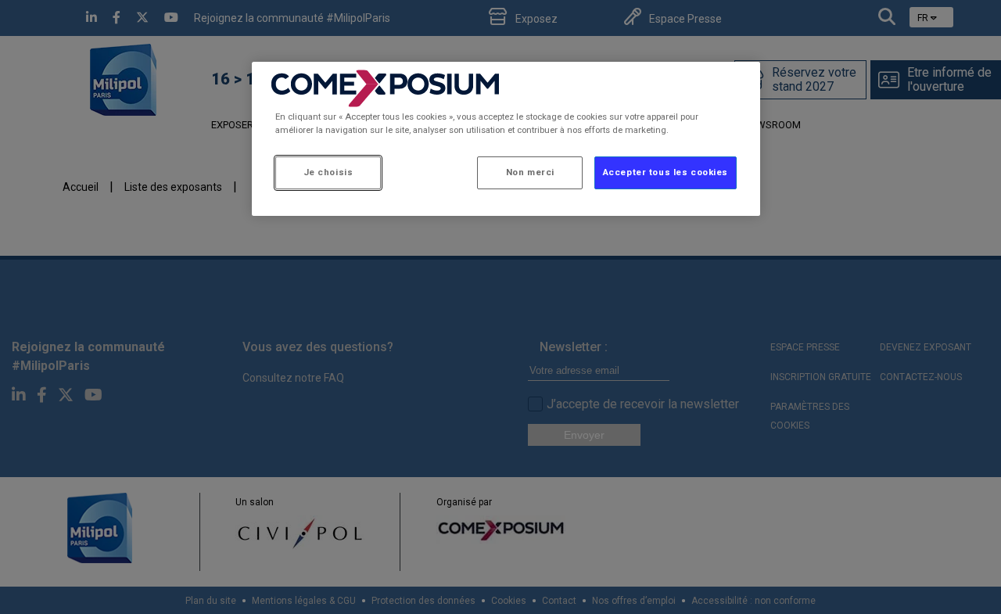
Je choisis (328, 172)
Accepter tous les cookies (665, 172)
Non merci (530, 172)
